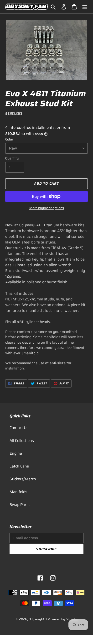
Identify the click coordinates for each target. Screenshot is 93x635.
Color (9, 139)
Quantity (12, 158)
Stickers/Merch (23, 479)
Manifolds (18, 492)
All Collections (22, 441)
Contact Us (19, 428)
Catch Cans (19, 466)
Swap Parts (20, 505)
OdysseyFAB (38, 619)
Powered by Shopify (62, 619)
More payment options (46, 207)
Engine (16, 453)
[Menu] (84, 6)
